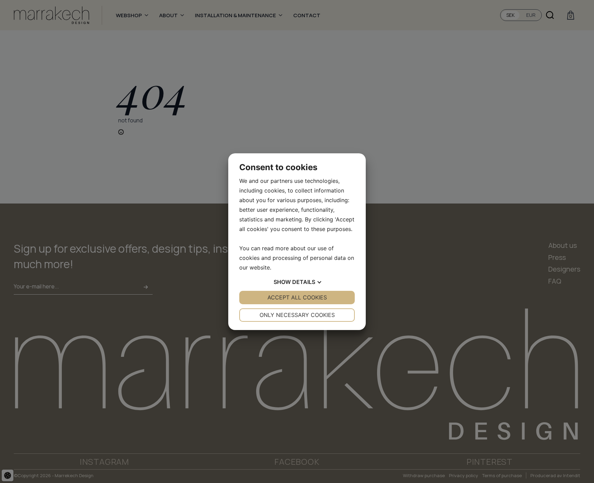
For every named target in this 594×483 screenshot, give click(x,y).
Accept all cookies (297, 297)
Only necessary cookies (297, 314)
